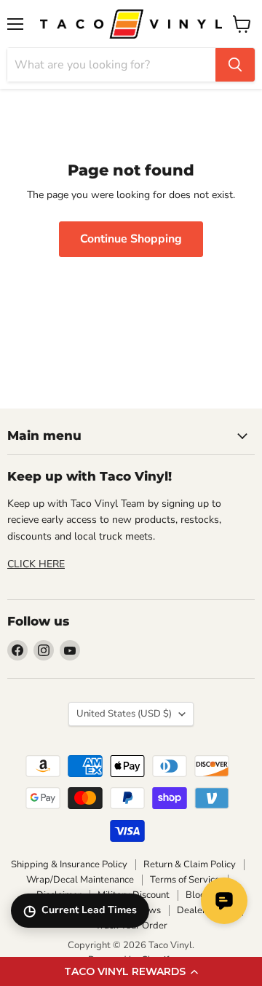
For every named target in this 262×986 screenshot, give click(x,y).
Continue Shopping (131, 239)
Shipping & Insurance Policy (69, 864)
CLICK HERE (36, 564)
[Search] (235, 65)
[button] (131, 971)
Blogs (198, 895)
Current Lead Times (80, 910)
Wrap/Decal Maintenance (80, 879)
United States (124, 713)
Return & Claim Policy (189, 864)
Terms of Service (185, 879)
